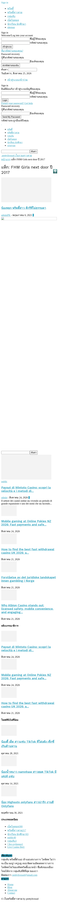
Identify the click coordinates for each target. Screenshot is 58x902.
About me (12, 890)
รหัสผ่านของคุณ (38, 42)
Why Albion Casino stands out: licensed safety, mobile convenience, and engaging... (27, 609)
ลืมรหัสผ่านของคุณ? (12, 50)
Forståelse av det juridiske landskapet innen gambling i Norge (28, 579)
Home (10, 884)
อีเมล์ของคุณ (37, 61)
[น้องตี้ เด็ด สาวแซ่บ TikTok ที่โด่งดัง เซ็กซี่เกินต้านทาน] (9, 735)
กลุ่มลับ (11, 16)
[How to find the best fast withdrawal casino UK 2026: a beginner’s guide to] (9, 543)
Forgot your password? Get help (17, 103)
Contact (11, 893)
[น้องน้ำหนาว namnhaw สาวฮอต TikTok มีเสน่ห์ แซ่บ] (9, 765)
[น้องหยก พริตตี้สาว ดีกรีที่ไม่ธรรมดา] (26, 201)
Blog (9, 887)
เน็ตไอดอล (13, 20)
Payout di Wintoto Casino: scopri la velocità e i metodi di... (26, 489)
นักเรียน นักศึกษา (16, 24)
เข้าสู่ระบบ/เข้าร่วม (17, 79)
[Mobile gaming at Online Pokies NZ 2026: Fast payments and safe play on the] (9, 515)
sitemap (11, 27)
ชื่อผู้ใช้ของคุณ (38, 38)
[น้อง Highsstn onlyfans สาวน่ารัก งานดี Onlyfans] (9, 795)
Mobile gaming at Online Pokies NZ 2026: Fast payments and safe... (26, 523)
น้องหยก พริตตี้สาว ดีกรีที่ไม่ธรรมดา (23, 208)
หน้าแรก (6, 159)
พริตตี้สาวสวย (14, 12)
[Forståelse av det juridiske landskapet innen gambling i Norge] (9, 571)
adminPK (6, 215)
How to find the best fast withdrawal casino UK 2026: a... (27, 551)
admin (4, 497)
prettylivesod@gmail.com (24, 875)
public (4, 481)
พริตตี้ (10, 8)
